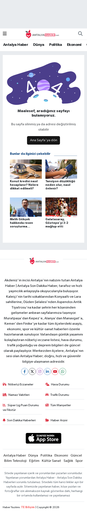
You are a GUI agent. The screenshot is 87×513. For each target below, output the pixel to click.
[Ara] (80, 34)
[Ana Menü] (5, 34)
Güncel (76, 455)
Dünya (38, 45)
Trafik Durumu (59, 394)
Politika (55, 45)
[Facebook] (24, 371)
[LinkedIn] (47, 371)
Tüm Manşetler (60, 405)
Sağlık (68, 461)
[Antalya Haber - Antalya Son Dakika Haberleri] (41, 33)
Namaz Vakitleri (19, 394)
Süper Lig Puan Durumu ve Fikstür (21, 408)
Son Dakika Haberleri (21, 420)
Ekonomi (74, 45)
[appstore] (43, 439)
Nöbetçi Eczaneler (20, 384)
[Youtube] (55, 371)
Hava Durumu (60, 384)
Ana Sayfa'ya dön (43, 140)
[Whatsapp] (62, 371)
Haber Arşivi (59, 420)
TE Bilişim (28, 507)
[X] (32, 371)
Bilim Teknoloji (15, 461)
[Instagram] (39, 371)
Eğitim (34, 461)
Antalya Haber (15, 45)
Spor (79, 461)
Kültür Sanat (51, 461)
